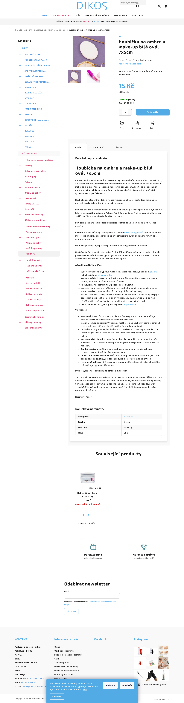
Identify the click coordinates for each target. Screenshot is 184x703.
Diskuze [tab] (119, 147)
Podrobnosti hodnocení (130, 63)
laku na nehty (104, 275)
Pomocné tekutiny (34, 214)
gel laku (153, 271)
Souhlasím (127, 685)
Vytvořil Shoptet (161, 699)
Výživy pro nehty (33, 322)
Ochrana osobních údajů (66, 670)
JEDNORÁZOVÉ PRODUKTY (37, 65)
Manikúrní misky (34, 288)
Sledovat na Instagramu (154, 684)
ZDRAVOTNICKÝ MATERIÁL (37, 81)
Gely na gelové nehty (35, 171)
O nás (57, 646)
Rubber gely (31, 176)
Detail (86, 515)
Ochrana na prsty (34, 304)
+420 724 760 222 (29, 682)
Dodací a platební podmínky (68, 654)
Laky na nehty (32, 198)
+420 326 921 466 (35, 678)
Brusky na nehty (33, 192)
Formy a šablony (34, 232)
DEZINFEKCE (30, 87)
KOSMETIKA (30, 103)
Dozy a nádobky (34, 283)
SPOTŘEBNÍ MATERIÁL (35, 71)
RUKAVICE (29, 130)
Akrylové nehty (32, 187)
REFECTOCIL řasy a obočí (37, 119)
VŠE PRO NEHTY (30, 153)
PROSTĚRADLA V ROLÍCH (36, 60)
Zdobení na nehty (33, 327)
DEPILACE (29, 98)
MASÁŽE (28, 125)
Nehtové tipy (32, 237)
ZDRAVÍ (28, 147)
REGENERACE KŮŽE (34, 92)
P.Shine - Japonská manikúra (39, 160)
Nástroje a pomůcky (35, 220)
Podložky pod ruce (35, 310)
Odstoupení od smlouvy (66, 666)
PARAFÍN (29, 114)
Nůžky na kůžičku (35, 271)
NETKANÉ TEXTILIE (34, 54)
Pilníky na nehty (34, 242)
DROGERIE (29, 136)
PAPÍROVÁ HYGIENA (34, 76)
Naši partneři (61, 678)
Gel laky (28, 165)
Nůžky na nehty (34, 265)
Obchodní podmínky (64, 650)
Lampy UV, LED (32, 203)
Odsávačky (30, 209)
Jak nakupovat (61, 662)
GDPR (57, 658)
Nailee (122, 37)
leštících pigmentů (133, 232)
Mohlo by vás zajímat (64, 674)
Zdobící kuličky (33, 299)
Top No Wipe (130, 304)
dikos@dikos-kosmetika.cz (35, 686)
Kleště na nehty (35, 260)
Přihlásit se (71, 611)
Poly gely (29, 182)
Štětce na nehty (34, 294)
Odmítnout (110, 685)
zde (85, 689)
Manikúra (30, 253)
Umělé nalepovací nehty (38, 226)
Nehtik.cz (87, 21)
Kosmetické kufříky (34, 316)
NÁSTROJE (30, 141)
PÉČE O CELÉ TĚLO (33, 109)
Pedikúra (30, 277)
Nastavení (57, 696)
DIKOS (96, 21)
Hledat (123, 8)
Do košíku (154, 112)
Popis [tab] (78, 147)
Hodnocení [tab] (98, 147)
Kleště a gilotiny (34, 248)
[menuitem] (44, 15)
